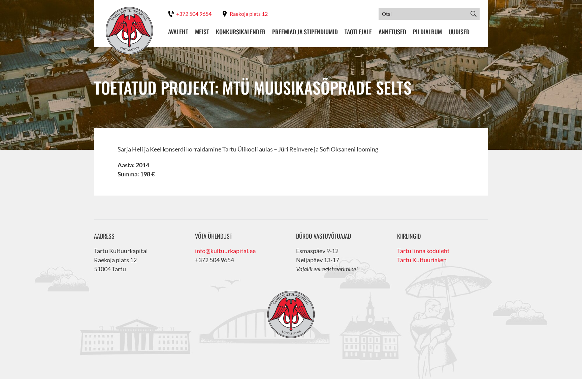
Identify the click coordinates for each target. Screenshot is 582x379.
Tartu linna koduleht (423, 250)
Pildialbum (427, 32)
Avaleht (178, 32)
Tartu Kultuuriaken (422, 260)
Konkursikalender (240, 32)
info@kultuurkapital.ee (225, 250)
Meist (202, 32)
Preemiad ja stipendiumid (305, 32)
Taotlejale (358, 32)
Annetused (392, 32)
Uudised (459, 32)
